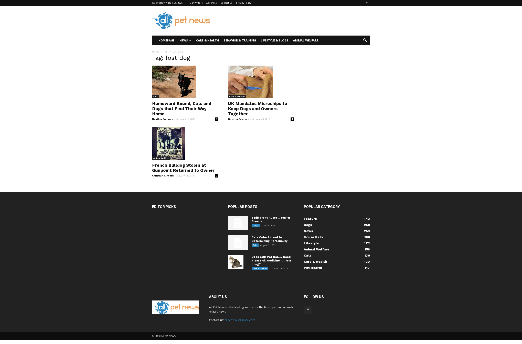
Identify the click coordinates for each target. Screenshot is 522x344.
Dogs (256, 225)
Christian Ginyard (163, 175)
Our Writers (196, 2)
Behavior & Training (240, 40)
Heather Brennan (162, 119)
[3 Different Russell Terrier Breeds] (238, 223)
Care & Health (207, 40)
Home (155, 51)
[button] (365, 41)
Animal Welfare (305, 40)
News (183, 40)
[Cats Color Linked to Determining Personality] (238, 242)
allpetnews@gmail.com (240, 320)
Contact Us (226, 2)
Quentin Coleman (238, 119)
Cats (155, 96)
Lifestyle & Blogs (274, 40)
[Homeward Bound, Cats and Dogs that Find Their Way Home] (185, 82)
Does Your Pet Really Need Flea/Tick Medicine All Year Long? (271, 260)
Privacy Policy (243, 2)
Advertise (211, 2)
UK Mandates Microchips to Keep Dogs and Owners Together (257, 108)
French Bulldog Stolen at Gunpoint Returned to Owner (183, 168)
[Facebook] (367, 3)
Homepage (166, 40)
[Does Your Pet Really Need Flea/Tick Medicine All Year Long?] (235, 262)
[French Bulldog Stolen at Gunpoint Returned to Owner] (185, 143)
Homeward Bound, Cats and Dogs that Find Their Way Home (181, 108)
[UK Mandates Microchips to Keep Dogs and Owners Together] (261, 82)
